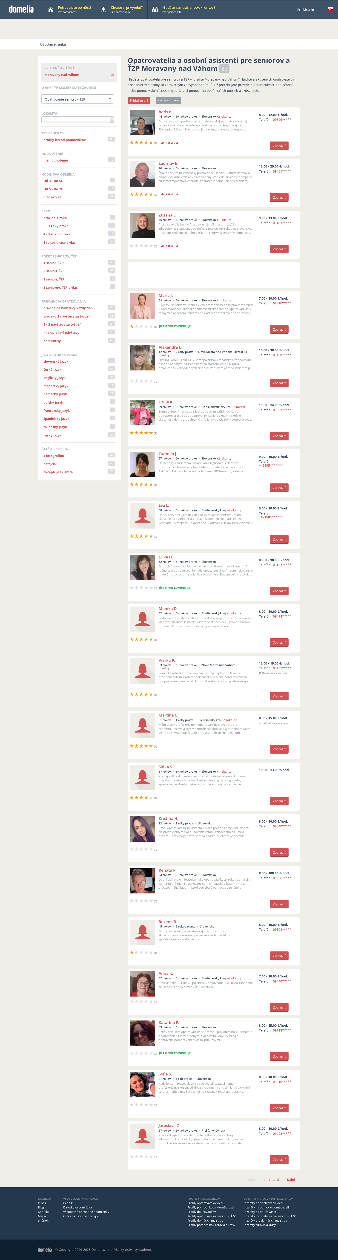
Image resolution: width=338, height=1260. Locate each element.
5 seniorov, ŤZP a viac (60, 287)
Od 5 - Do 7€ (53, 189)
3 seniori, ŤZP (54, 279)
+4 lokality (233, 510)
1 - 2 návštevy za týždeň (62, 324)
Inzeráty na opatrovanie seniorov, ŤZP (270, 1216)
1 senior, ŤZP (53, 263)
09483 (282, 223)
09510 (282, 303)
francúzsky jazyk (56, 410)
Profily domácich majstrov (205, 1220)
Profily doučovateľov (201, 1212)
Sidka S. (166, 766)
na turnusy (52, 341)
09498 (282, 616)
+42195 (271, 465)
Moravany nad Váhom (61, 74)
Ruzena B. (168, 921)
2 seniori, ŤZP (54, 271)
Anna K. (166, 973)
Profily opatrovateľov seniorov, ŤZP (211, 1216)
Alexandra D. (171, 347)
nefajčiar (50, 464)
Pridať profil (139, 100)
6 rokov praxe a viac (59, 242)
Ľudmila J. (168, 453)
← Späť (249, 1179)
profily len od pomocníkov (64, 140)
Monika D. (168, 608)
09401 (282, 171)
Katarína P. (169, 1022)
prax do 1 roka (55, 218)
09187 (282, 668)
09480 (282, 355)
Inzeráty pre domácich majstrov (265, 1220)
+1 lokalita (224, 220)
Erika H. (166, 557)
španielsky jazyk (56, 418)
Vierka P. (167, 660)
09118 (282, 1030)
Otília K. (166, 402)
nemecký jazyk (55, 394)
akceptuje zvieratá (58, 472)
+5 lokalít (238, 407)
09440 (282, 981)
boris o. (165, 111)
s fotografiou (53, 456)
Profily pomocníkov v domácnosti (210, 1207)
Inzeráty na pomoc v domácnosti (266, 1207)
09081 (282, 410)
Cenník (68, 1203)
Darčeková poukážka (77, 1207)
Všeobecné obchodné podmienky (86, 1212)
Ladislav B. (169, 163)
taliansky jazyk (55, 427)
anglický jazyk (54, 378)
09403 (282, 565)
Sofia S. (165, 1074)
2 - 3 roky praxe (55, 226)
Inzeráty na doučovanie (260, 1212)
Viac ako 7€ (52, 197)
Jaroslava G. (169, 1125)
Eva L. (164, 505)
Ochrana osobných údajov (81, 1216)
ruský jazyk (52, 435)
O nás (42, 1203)
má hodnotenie (55, 160)
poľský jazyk (53, 402)
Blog (41, 1207)
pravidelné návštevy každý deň (68, 308)
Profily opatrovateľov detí (205, 1203)
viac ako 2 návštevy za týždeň (67, 316)
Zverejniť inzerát (168, 100)
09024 (282, 1133)
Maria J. (166, 295)
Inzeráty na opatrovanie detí (263, 1203)
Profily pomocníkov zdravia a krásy (211, 1225)
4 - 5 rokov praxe (56, 234)
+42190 (271, 517)
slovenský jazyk (56, 361)
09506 (282, 119)
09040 (282, 826)
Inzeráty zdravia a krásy (260, 1225)
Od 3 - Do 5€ (53, 181)
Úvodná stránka (53, 44)
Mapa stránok (43, 1218)
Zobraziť (279, 146)
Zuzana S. (168, 215)
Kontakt (43, 1212)
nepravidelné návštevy (61, 332)
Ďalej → (293, 1179)
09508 (282, 929)
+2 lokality (224, 116)
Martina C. (168, 715)
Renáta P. (168, 870)
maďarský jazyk (56, 386)
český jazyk (52, 369)
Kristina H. (168, 818)
